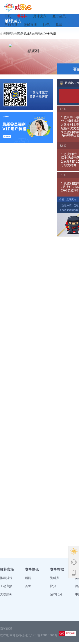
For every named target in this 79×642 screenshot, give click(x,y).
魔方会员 (59, 16)
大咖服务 (6, 594)
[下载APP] (26, 94)
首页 (7, 16)
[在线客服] (26, 127)
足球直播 (11, 25)
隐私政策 (6, 628)
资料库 (54, 578)
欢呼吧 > (5, 33)
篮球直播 (30, 25)
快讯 (46, 25)
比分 (53, 586)
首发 (28, 586)
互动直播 (6, 586)
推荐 (59, 25)
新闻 (28, 578)
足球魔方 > (17, 33)
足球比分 (56, 594)
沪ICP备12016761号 (43, 635)
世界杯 (22, 16)
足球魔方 (39, 16)
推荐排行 (6, 578)
